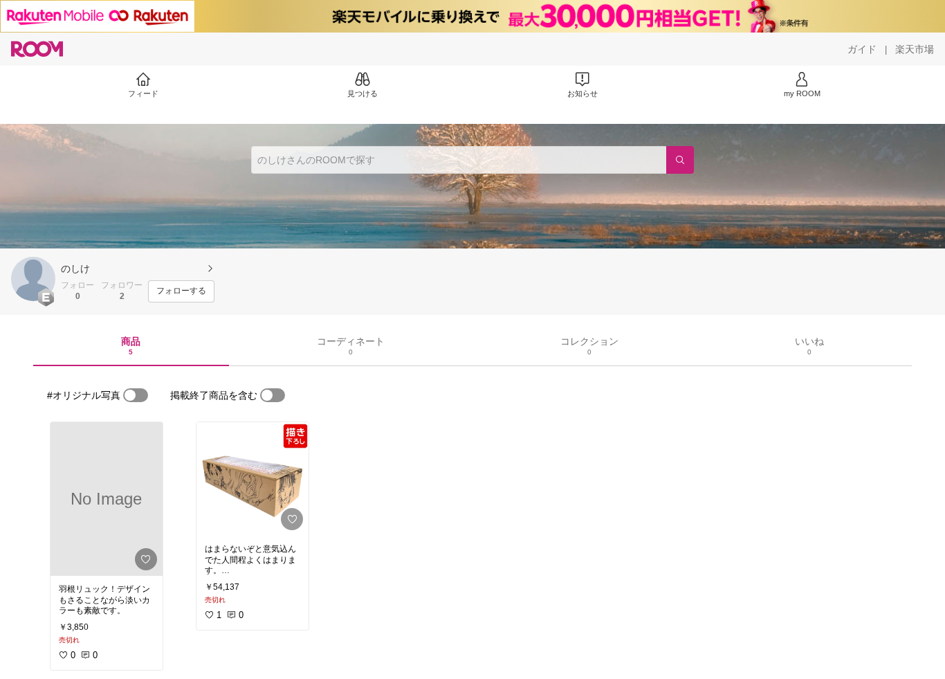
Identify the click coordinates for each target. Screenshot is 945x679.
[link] (107, 499)
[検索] (680, 160)
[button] (33, 279)
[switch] (135, 395)
